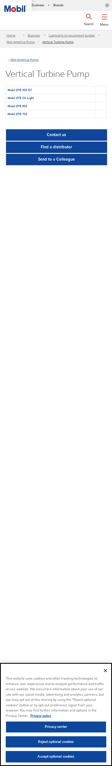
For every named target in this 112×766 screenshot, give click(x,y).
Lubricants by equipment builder (72, 35)
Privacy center (56, 726)
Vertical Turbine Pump (58, 42)
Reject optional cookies (56, 741)
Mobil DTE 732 (17, 114)
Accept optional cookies (56, 756)
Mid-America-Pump (21, 42)
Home (11, 35)
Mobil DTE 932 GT (20, 90)
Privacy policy (40, 715)
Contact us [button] (56, 134)
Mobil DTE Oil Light (21, 98)
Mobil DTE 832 (17, 106)
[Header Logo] (16, 6)
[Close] (105, 671)
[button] (104, 19)
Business (34, 35)
